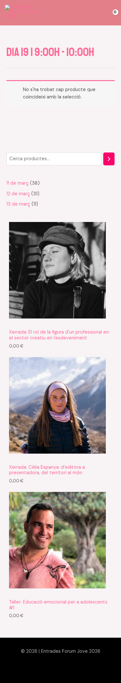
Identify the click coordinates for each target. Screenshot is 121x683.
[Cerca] (109, 158)
